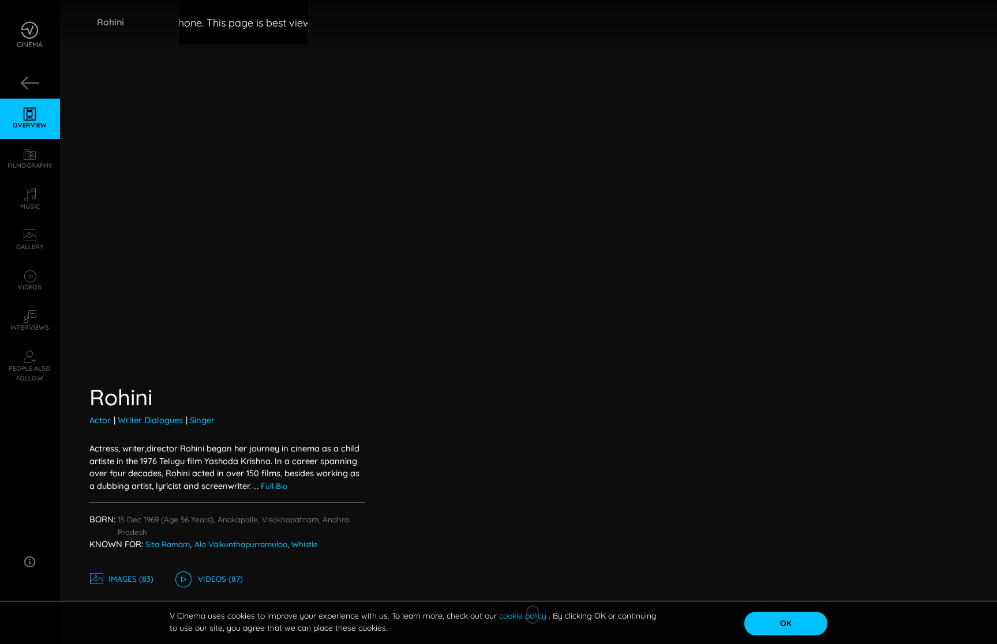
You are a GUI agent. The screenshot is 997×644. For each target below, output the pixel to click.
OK (786, 623)
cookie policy (524, 616)
